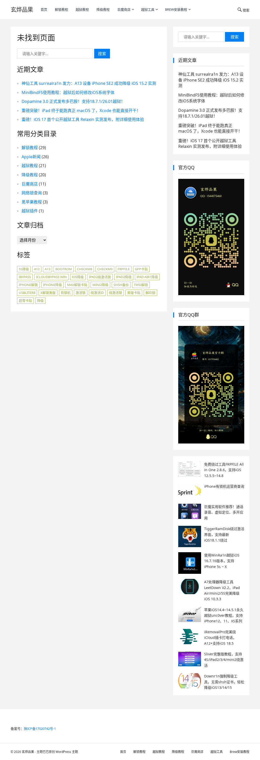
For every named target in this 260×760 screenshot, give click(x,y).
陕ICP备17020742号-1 (40, 728)
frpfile (124, 269)
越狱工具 (147, 9)
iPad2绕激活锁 (100, 277)
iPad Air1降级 (147, 277)
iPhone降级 (52, 284)
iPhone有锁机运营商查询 (224, 486)
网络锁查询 (32, 193)
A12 (37, 269)
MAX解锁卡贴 (77, 284)
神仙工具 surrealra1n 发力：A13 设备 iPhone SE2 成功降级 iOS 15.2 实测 (89, 83)
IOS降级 (78, 277)
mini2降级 (100, 284)
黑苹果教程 (32, 202)
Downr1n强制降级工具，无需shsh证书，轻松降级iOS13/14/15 (224, 682)
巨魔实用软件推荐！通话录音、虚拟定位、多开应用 (223, 512)
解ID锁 (150, 292)
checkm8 (84, 269)
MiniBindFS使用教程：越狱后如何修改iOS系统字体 (68, 92)
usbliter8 (27, 292)
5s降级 (24, 269)
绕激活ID (97, 292)
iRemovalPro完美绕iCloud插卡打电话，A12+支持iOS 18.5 (220, 637)
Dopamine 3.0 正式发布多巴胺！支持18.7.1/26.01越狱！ (73, 101)
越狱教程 (82, 9)
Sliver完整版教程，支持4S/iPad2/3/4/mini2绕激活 (223, 660)
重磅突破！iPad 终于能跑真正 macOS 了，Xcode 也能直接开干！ (81, 110)
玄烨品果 (22, 9)
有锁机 (66, 292)
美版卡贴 (133, 292)
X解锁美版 (48, 292)
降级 (40, 300)
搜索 (102, 53)
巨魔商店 (124, 9)
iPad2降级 (124, 277)
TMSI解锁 (141, 284)
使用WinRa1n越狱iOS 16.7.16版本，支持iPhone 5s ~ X (221, 561)
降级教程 (103, 9)
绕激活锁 (115, 292)
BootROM (63, 269)
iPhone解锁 (28, 284)
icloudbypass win (51, 277)
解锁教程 (61, 9)
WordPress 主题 (67, 752)
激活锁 (81, 292)
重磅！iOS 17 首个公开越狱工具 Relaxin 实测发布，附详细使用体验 (83, 119)
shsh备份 (121, 284)
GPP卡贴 (141, 269)
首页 (44, 9)
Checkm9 (104, 269)
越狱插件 (30, 211)
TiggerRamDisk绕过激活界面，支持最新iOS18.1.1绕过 (224, 534)
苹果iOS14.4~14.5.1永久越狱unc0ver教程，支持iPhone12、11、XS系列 (223, 615)
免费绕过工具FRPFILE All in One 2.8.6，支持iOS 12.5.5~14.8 (224, 470)
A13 (47, 269)
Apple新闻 (31, 157)
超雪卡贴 (25, 300)
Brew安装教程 (176, 9)
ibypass (25, 277)
